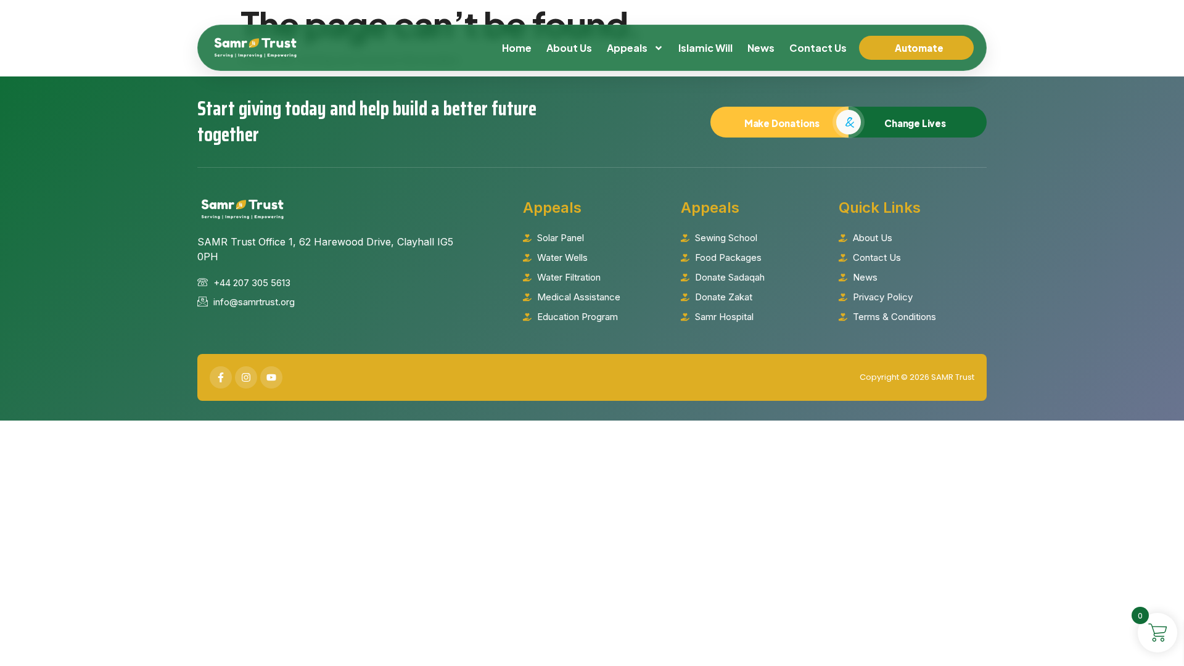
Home (517, 47)
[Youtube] (271, 377)
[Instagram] (246, 377)
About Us (569, 47)
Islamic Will (705, 47)
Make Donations (782, 123)
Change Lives (915, 123)
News (761, 47)
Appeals (627, 47)
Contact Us (818, 47)
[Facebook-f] (221, 377)
